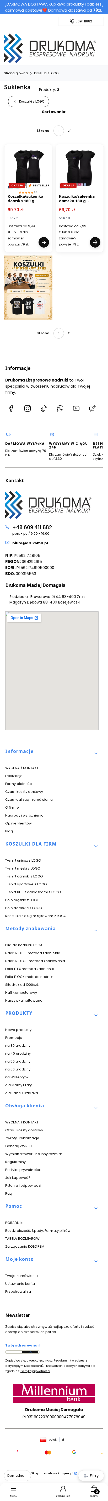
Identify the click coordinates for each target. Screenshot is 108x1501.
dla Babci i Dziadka (21, 1092)
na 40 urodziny (18, 1053)
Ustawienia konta (20, 1283)
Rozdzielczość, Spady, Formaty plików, (38, 1230)
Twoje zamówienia (21, 1275)
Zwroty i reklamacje (22, 1138)
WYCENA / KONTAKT (22, 767)
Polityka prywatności (23, 1169)
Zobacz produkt (44, 242)
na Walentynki (17, 1077)
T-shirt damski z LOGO (24, 876)
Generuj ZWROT (18, 1145)
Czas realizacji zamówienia (29, 799)
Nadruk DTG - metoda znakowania (35, 960)
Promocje (13, 1037)
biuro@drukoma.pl (30, 543)
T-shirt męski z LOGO (22, 868)
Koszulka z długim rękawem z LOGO (36, 915)
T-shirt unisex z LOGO (23, 860)
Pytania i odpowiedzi (23, 1185)
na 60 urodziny (17, 1069)
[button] (52, 753)
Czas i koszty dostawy (24, 791)
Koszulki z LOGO (46, 73)
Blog (9, 831)
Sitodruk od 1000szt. (22, 984)
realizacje (14, 775)
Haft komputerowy (21, 992)
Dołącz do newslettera (30, 1352)
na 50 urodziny (17, 1061)
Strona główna (16, 73)
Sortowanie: (54, 111)
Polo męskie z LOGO (22, 899)
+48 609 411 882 (32, 527)
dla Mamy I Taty (18, 1085)
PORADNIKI (14, 1222)
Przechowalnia (18, 1291)
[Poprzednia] (5, 7)
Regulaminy (15, 1161)
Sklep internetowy (52, 1473)
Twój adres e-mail (22, 1345)
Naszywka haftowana (23, 1000)
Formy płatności (19, 783)
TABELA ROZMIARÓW (22, 1238)
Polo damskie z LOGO (23, 907)
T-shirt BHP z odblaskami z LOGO (33, 892)
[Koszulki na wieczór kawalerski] (28, 287)
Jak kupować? (17, 1177)
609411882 (83, 21)
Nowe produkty (18, 1029)
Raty (9, 1193)
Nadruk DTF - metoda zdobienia (32, 952)
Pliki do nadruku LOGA (23, 945)
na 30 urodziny (17, 1045)
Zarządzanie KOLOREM (24, 1246)
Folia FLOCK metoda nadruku (30, 976)
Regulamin (61, 1360)
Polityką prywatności (35, 1371)
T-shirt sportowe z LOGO (26, 884)
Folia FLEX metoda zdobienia (29, 968)
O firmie (12, 807)
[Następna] (102, 7)
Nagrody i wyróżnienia (24, 815)
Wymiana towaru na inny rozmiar (33, 1153)
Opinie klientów (18, 823)
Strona (43, 130)
